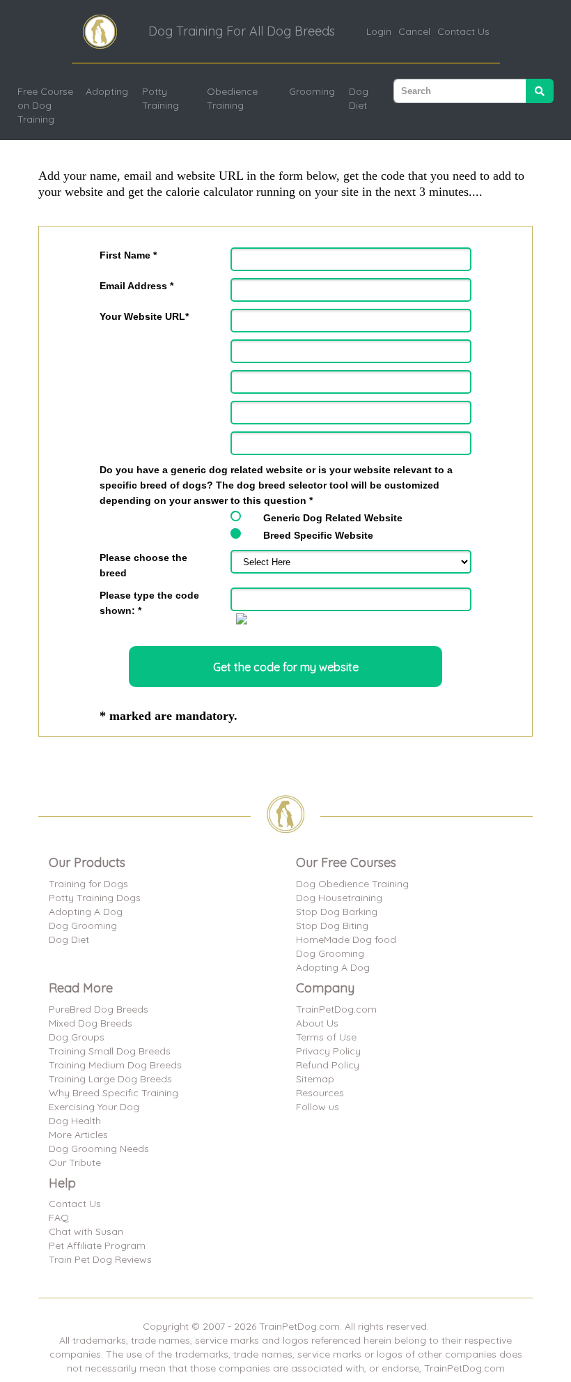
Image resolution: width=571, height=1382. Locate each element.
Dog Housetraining (339, 897)
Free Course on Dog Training (45, 105)
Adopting (107, 91)
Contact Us (463, 31)
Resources (320, 1093)
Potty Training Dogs (95, 897)
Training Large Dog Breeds (110, 1079)
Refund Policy (327, 1065)
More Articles (78, 1134)
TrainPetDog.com (336, 1009)
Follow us (317, 1106)
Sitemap (315, 1079)
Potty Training (160, 98)
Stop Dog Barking (336, 911)
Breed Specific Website (318, 535)
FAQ (59, 1217)
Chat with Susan (86, 1231)
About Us (317, 1023)
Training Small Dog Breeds (110, 1051)
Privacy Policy (328, 1051)
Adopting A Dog (86, 911)
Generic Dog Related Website (332, 517)
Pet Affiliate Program (97, 1245)
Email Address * (136, 285)
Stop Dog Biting (332, 925)
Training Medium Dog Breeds (115, 1065)
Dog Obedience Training (352, 883)
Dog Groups (76, 1037)
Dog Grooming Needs (99, 1148)
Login (378, 31)
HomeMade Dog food (346, 939)
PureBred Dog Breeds (98, 1009)
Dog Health (75, 1120)
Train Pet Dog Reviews (100, 1259)
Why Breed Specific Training (113, 1093)
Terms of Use (326, 1037)
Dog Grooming (83, 925)
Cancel (414, 31)
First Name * (128, 255)
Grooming (312, 91)
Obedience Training (232, 98)
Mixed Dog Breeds (90, 1023)
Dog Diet (358, 98)
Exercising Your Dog (94, 1106)
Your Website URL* (144, 316)
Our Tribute (75, 1162)
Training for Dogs (88, 883)
